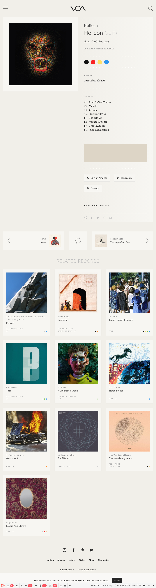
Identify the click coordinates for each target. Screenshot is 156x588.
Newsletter (103, 560)
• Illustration (90, 205)
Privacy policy (67, 569)
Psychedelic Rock (105, 49)
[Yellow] (100, 62)
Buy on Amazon (99, 178)
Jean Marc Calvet (94, 80)
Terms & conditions (86, 569)
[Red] (93, 62)
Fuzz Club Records (96, 41)
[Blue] (106, 62)
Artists (50, 560)
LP (85, 49)
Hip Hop (72, 396)
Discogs (95, 188)
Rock (91, 49)
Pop (59, 466)
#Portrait (104, 205)
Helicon (91, 25)
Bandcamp (126, 178)
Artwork (61, 560)
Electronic (11, 329)
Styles (82, 560)
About (91, 560)
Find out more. (101, 580)
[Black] (86, 62)
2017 (111, 33)
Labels (72, 560)
